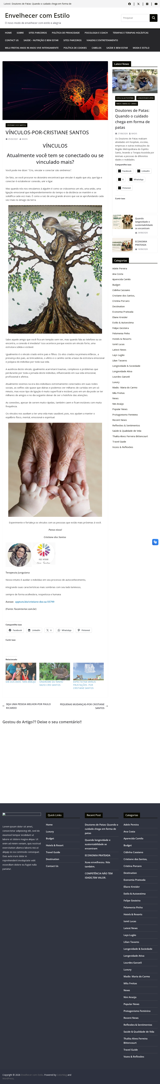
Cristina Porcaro (121, 300)
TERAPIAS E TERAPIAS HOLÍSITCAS (130, 32)
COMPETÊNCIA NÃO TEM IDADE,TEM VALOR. (35, 3)
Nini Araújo (118, 403)
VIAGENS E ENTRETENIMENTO (102, 40)
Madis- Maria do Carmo (126, 104)
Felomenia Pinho (121, 333)
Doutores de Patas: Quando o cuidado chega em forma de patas (132, 119)
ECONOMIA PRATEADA (141, 243)
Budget (116, 284)
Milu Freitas (118, 392)
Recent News (119, 419)
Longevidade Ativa (145, 98)
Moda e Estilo (141, 47)
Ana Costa (117, 273)
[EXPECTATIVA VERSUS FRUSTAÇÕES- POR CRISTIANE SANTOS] (88, 671)
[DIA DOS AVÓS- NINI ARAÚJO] (21, 671)
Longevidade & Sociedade (126, 365)
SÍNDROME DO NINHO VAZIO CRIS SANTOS (51, 683)
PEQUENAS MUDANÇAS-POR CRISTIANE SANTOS (82, 706)
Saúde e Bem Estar (117, 47)
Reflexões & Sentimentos (126, 425)
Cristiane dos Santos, (16, 125)
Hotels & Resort (54, 845)
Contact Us (12, 40)
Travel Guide (119, 441)
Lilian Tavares (119, 360)
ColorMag (62, 1074)
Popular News (120, 409)
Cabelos (96, 47)
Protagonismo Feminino (125, 414)
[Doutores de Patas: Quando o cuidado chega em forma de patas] (135, 81)
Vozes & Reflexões (122, 447)
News (115, 398)
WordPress (8, 1078)
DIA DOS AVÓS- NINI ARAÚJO (21, 681)
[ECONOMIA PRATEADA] (122, 245)
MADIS (25, 139)
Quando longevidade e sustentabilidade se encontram (144, 223)
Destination (118, 306)
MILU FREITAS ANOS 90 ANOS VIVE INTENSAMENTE (32, 47)
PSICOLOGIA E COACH (96, 32)
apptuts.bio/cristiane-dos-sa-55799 (34, 601)
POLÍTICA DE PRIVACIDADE (66, 32)
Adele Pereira (119, 268)
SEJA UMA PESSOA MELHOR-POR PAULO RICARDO (28, 706)
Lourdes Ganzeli (121, 376)
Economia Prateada (122, 311)
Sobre (20, 32)
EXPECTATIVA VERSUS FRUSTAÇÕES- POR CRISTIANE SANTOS (84, 685)
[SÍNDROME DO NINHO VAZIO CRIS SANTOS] (54, 671)
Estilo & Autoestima (124, 98)
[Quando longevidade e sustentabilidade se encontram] (122, 225)
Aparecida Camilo (121, 279)
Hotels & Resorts (121, 338)
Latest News (119, 349)
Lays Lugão (118, 355)
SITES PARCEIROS (38, 32)
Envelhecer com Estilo (37, 15)
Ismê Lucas (118, 344)
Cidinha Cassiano (121, 290)
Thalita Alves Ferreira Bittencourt (130, 436)
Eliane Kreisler (120, 317)
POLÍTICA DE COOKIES (75, 47)
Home (8, 32)
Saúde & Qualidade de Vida (126, 430)
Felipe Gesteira (120, 328)
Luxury (116, 382)
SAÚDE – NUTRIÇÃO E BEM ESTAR (41, 40)
